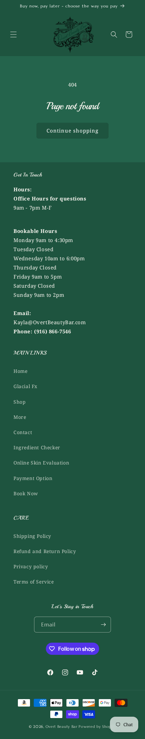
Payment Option (32, 478)
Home (20, 371)
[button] (13, 34)
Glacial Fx (25, 386)
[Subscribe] (103, 625)
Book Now (25, 493)
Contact (22, 432)
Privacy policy (30, 566)
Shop (19, 402)
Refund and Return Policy (44, 551)
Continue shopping (72, 130)
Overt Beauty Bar (62, 726)
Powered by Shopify (97, 726)
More (19, 417)
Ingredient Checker (36, 447)
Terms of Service (33, 581)
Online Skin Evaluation (41, 462)
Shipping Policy (32, 536)
